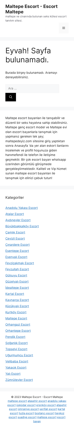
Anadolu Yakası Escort (21, 208)
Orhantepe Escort (18, 330)
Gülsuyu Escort (16, 275)
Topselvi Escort (16, 349)
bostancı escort (44, 413)
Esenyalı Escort (16, 257)
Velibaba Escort (16, 361)
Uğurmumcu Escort (19, 355)
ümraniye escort (28, 409)
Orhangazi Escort (17, 324)
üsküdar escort (26, 405)
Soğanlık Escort (16, 343)
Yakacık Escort (15, 367)
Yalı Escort (12, 373)
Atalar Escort (14, 214)
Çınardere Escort (17, 244)
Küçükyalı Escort (17, 306)
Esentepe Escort (17, 251)
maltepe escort (17, 401)
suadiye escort (27, 417)
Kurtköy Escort (15, 312)
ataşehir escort (37, 401)
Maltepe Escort (16, 318)
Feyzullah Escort (17, 269)
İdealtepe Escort (17, 287)
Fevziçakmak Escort (19, 263)
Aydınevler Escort (18, 220)
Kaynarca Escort (17, 300)
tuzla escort (26, 413)
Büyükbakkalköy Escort (22, 226)
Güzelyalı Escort (17, 281)
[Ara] (10, 97)
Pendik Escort (15, 337)
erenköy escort (46, 405)
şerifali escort (48, 409)
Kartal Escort (14, 294)
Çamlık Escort (15, 232)
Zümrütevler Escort (19, 380)
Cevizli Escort (15, 238)
